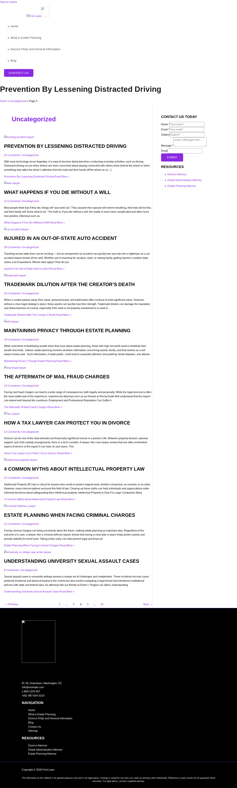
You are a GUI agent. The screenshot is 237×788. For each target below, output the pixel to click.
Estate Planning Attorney (182, 186)
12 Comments (12, 201)
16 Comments (12, 155)
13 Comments (12, 431)
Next (148, 604)
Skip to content (8, 2)
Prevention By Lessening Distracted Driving (65, 146)
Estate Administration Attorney (185, 180)
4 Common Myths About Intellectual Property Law (74, 469)
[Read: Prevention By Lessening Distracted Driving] (19, 137)
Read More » (36, 176)
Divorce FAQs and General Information (50, 718)
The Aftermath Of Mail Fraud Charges (56, 376)
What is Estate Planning (42, 714)
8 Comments (11, 570)
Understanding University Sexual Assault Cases (71, 561)
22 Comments (12, 477)
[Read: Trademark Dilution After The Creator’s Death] (15, 275)
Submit (172, 157)
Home (3, 101)
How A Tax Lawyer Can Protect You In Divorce (67, 422)
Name (165, 124)
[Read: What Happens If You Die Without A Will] (12, 183)
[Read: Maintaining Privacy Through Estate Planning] (11, 321)
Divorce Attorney (177, 174)
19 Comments (12, 339)
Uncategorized (18, 101)
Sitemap (33, 730)
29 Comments (12, 247)
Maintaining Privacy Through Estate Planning (67, 330)
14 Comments (12, 385)
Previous (11, 604)
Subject (165, 134)
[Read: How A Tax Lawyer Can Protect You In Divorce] (12, 413)
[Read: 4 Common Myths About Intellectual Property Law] (20, 460)
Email (165, 129)
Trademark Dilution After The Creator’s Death (69, 284)
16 (101, 604)
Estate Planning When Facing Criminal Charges (69, 515)
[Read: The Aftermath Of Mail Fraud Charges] (15, 367)
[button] (18, 73)
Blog (31, 722)
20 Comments (12, 293)
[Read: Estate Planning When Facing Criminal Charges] (20, 506)
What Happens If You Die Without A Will (57, 192)
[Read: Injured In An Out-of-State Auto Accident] (16, 229)
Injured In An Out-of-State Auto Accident (60, 238)
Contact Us (34, 726)
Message (167, 145)
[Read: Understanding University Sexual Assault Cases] (27, 552)
